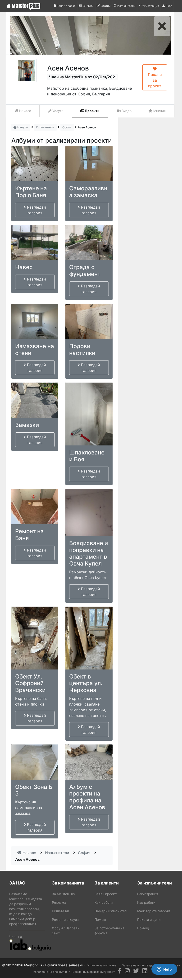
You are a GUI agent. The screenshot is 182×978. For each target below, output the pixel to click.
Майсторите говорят (153, 911)
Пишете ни (60, 911)
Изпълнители (126, 6)
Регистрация (149, 6)
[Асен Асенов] (26, 70)
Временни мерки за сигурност (94, 971)
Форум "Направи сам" (65, 930)
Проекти (92, 111)
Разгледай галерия (36, 210)
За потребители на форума (109, 930)
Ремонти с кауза (65, 919)
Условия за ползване (101, 965)
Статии (105, 6)
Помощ (100, 919)
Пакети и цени (148, 919)
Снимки (87, 6)
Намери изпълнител (111, 911)
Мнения (159, 111)
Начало (24, 111)
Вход (168, 6)
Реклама (59, 902)
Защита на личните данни (139, 965)
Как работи (104, 902)
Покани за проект (155, 80)
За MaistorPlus (63, 894)
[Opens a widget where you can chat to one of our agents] (164, 970)
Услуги (57, 111)
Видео (126, 111)
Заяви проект (65, 6)
